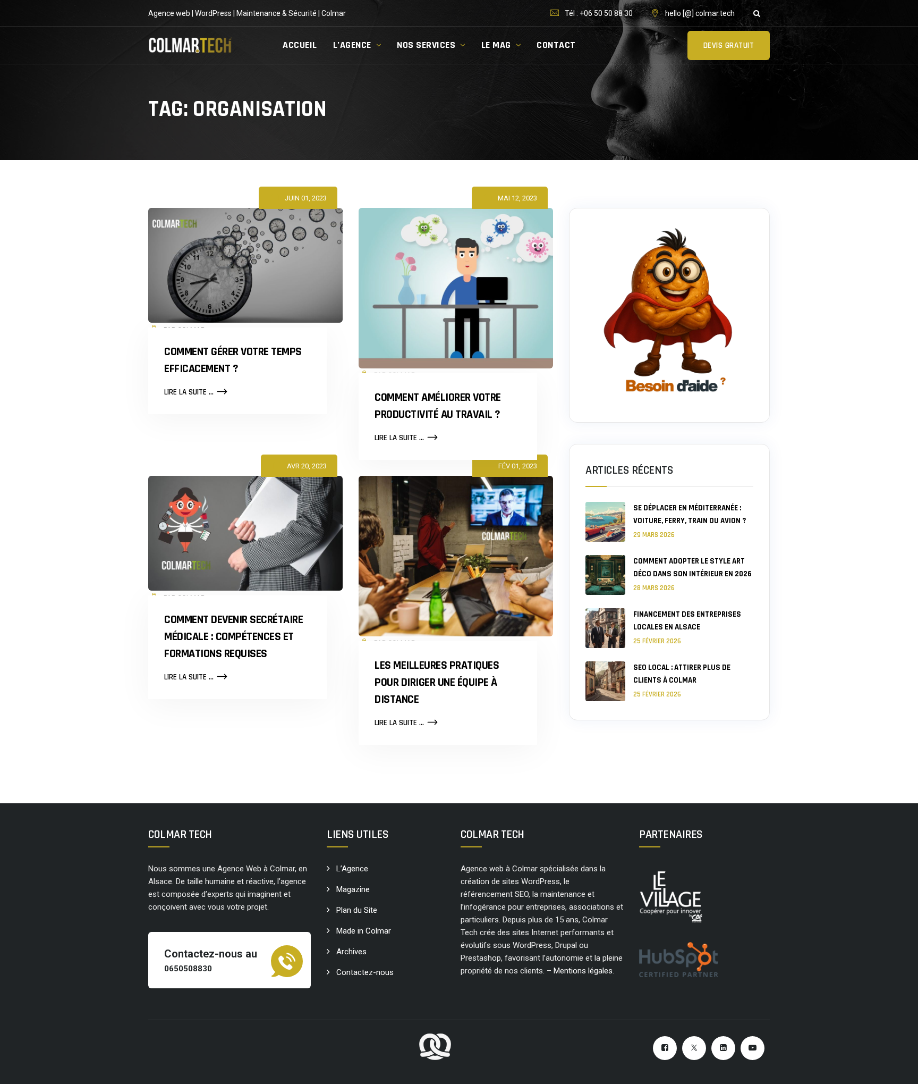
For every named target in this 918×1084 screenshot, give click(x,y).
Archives (351, 951)
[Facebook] (665, 1048)
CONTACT (556, 45)
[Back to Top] (895, 1067)
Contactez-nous (365, 972)
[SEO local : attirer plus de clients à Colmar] (605, 681)
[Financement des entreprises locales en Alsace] (605, 628)
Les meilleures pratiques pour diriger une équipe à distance (437, 682)
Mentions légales (583, 971)
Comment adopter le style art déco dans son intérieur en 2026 (692, 567)
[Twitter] (694, 1048)
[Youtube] (752, 1048)
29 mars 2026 (654, 535)
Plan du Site (356, 910)
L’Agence (352, 868)
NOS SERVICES (426, 45)
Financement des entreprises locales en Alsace (687, 620)
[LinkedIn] (723, 1048)
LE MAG (496, 45)
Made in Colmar (363, 931)
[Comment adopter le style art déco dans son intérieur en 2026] (605, 575)
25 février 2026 (657, 641)
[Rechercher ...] (756, 13)
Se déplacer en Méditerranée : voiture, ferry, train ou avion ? (689, 514)
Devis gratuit (728, 45)
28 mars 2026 (654, 588)
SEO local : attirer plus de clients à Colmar (681, 673)
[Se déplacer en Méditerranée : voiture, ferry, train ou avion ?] (605, 522)
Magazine (353, 889)
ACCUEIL (300, 45)
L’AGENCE (352, 45)
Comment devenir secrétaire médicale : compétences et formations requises (233, 636)
